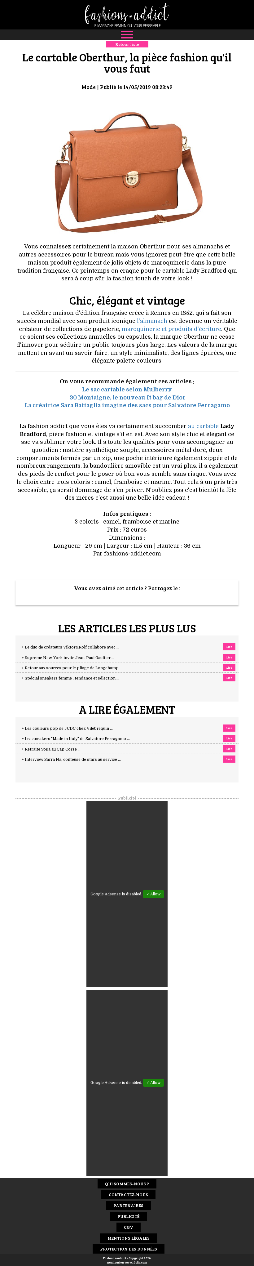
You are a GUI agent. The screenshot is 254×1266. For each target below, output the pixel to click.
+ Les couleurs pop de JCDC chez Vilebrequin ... (67, 728)
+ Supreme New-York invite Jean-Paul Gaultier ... (68, 658)
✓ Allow (153, 894)
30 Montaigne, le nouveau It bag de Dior (128, 398)
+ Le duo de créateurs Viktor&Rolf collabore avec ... (70, 647)
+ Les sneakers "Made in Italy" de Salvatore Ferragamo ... (76, 739)
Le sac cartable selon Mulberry (127, 389)
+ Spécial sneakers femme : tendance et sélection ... (70, 678)
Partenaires (128, 1205)
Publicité (128, 1216)
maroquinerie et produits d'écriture (171, 329)
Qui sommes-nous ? (127, 1184)
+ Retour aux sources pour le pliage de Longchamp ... (72, 668)
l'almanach (152, 321)
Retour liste (127, 44)
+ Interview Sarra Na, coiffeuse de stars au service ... (71, 759)
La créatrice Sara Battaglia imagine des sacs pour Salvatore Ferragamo (127, 405)
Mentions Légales (128, 1238)
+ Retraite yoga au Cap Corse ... (51, 749)
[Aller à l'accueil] (127, 14)
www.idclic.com (136, 1262)
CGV (128, 1227)
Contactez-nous (128, 1194)
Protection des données (128, 1249)
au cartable (203, 426)
